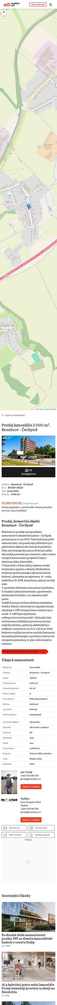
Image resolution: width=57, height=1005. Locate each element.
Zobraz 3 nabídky (31, 819)
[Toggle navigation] (51, 4)
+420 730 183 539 (29, 775)
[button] (28, 206)
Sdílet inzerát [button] (15, 835)
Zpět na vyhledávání (15, 415)
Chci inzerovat (38, 4)
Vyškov (24, 798)
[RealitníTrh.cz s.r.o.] (10, 4)
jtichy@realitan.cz (30, 779)
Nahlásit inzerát (42, 835)
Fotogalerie (28, 472)
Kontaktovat (14, 828)
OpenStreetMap (51, 409)
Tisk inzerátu (41, 828)
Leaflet (40, 409)
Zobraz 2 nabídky (31, 786)
